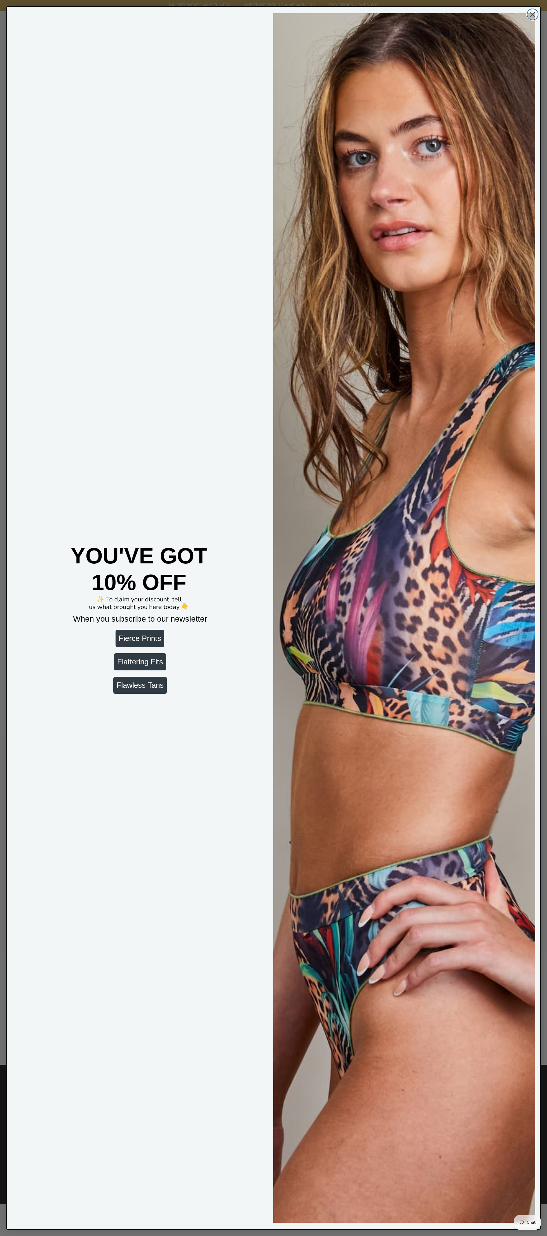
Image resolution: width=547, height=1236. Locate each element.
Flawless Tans (140, 685)
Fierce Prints (140, 638)
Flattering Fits (140, 661)
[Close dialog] (532, 14)
